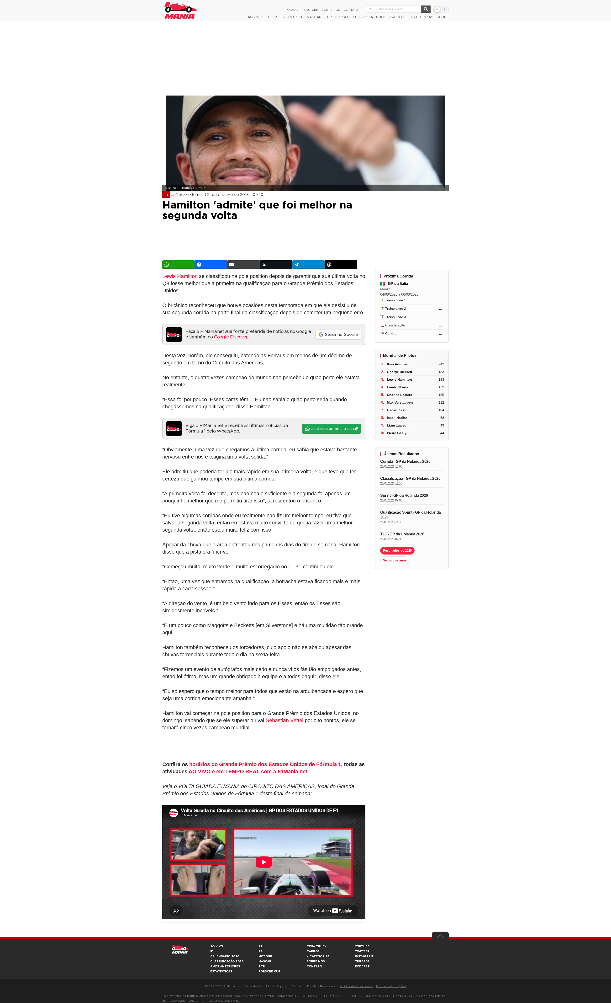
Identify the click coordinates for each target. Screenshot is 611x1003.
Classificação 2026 (226, 961)
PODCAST (362, 966)
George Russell (399, 372)
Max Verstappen (400, 402)
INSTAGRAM (364, 956)
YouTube (311, 9)
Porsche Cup (347, 17)
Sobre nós (331, 9)
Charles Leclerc (399, 395)
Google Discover (230, 337)
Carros (396, 17)
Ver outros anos (394, 560)
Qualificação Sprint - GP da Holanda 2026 (410, 514)
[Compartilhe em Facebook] (211, 264)
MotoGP (295, 17)
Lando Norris (397, 387)
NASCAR (314, 17)
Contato (351, 9)
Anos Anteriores (225, 966)
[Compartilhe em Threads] (341, 264)
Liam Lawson (398, 425)
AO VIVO (216, 946)
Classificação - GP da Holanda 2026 (410, 478)
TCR (328, 17)
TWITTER (362, 951)
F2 (275, 17)
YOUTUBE (362, 946)
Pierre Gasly (396, 433)
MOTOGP (265, 956)
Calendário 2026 (224, 956)
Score (443, 17)
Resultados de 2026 (397, 550)
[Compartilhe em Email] (243, 264)
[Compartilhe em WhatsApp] (178, 264)
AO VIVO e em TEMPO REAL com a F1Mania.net (248, 771)
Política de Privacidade (356, 986)
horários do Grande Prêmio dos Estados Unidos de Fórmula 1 (265, 764)
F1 (267, 17)
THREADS (362, 961)
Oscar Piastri (397, 410)
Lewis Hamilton (180, 276)
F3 (282, 17)
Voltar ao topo (440, 938)
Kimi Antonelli (398, 364)
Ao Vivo (255, 17)
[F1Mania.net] (180, 10)
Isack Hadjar (397, 418)
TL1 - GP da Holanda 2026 (402, 534)
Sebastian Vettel (284, 720)
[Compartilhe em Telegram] (308, 264)
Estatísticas (221, 971)
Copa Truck (374, 17)
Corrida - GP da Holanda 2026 (405, 461)
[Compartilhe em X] (276, 264)
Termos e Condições (391, 986)
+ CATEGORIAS (420, 17)
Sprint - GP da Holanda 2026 (404, 495)
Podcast (292, 9)
